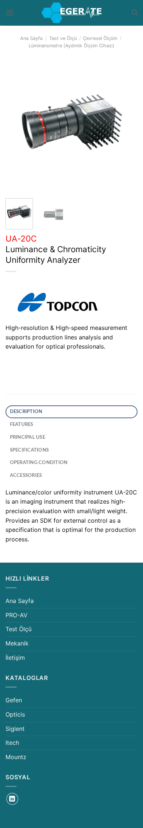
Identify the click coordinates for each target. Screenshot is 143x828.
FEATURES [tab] (21, 424)
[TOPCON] (57, 303)
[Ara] (135, 12)
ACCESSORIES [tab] (26, 475)
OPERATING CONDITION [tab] (39, 462)
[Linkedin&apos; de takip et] (12, 799)
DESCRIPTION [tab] (26, 411)
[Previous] (17, 127)
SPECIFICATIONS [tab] (29, 450)
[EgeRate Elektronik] (71, 13)
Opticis (15, 714)
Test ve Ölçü (63, 38)
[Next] (125, 127)
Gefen (14, 700)
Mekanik (17, 643)
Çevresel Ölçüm (100, 38)
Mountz (16, 757)
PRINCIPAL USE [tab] (27, 437)
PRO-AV (16, 615)
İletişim (15, 657)
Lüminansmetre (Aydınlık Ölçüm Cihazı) (71, 45)
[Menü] (10, 13)
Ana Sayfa (31, 38)
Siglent (15, 728)
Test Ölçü (19, 629)
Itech (12, 742)
